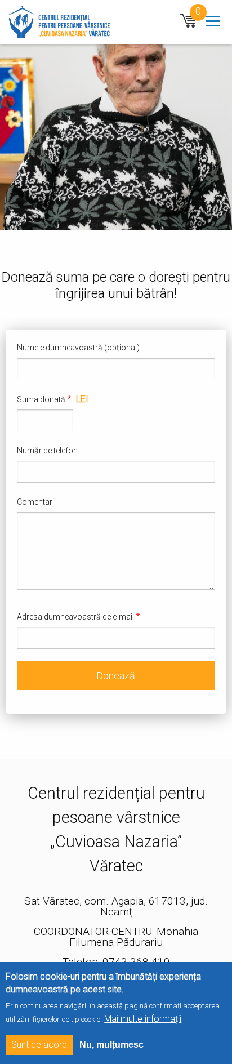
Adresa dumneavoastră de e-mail (75, 616)
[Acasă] (58, 21)
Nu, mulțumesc (111, 1044)
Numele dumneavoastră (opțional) (78, 347)
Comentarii (36, 501)
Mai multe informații (142, 1018)
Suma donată (41, 399)
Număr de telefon (47, 450)
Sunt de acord (39, 1044)
